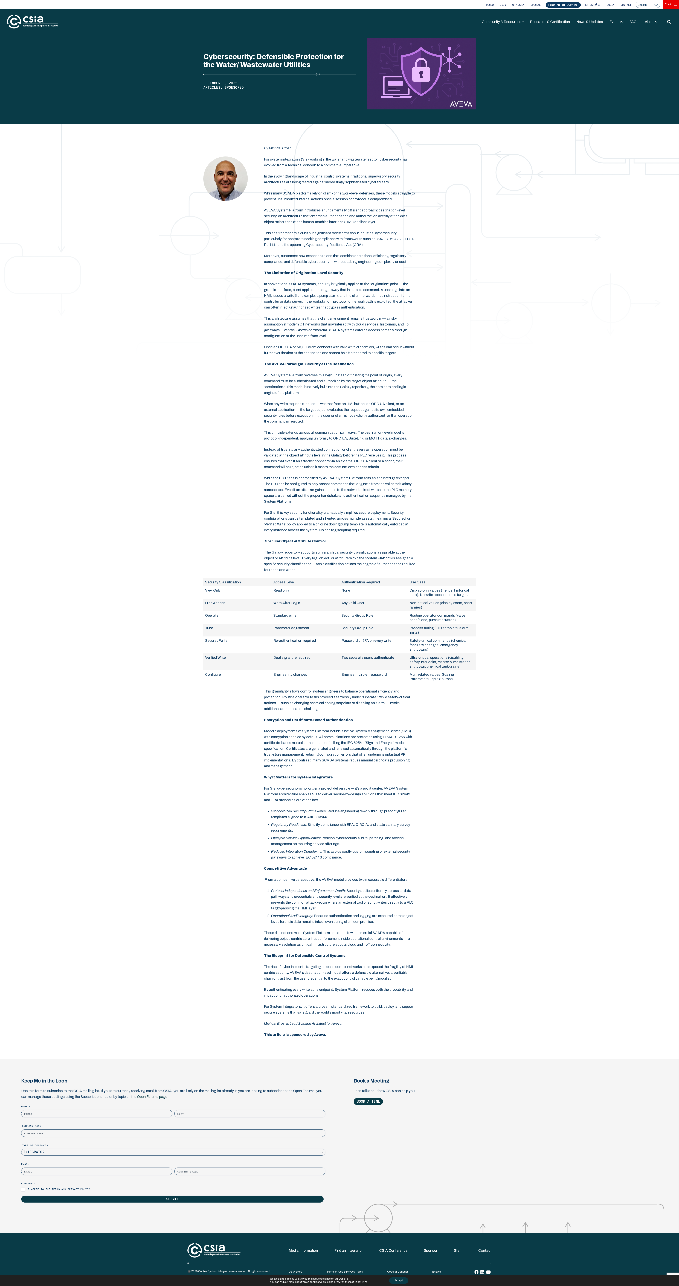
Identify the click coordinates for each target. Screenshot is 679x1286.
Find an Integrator (563, 5)
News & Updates (589, 22)
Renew (490, 5)
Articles (211, 88)
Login (610, 5)
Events (615, 22)
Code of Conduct (397, 1271)
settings (362, 1282)
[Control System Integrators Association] (32, 22)
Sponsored (234, 88)
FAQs (634, 22)
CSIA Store (295, 1271)
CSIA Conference (393, 1250)
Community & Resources (501, 22)
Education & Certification (550, 22)
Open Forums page (152, 1097)
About (650, 22)
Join (503, 5)
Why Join (518, 5)
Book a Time (368, 1101)
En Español (592, 5)
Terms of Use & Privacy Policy (345, 1271)
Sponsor (536, 5)
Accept (398, 1280)
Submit (172, 1199)
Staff (458, 1250)
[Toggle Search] (669, 22)
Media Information (303, 1250)
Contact (625, 5)
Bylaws (436, 1271)
